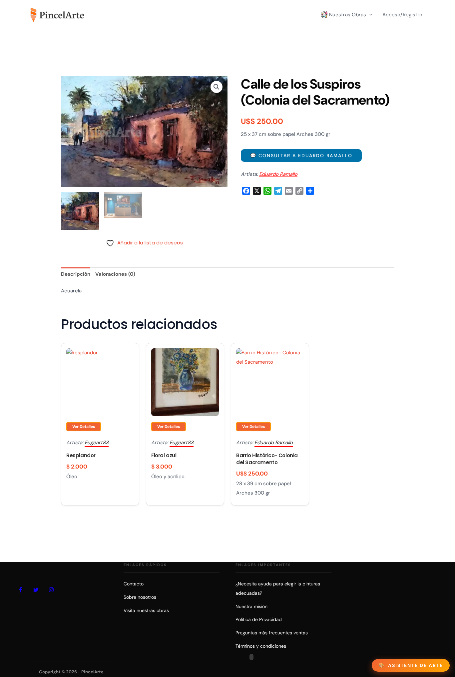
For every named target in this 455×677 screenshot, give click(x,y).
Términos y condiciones (260, 646)
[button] (369, 15)
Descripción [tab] (75, 274)
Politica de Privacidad (258, 619)
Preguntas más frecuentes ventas (271, 633)
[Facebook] (20, 589)
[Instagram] (51, 589)
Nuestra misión (251, 606)
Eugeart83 (97, 442)
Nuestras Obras (347, 14)
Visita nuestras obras (146, 610)
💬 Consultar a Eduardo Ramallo (301, 156)
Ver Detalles (83, 426)
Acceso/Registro (402, 14)
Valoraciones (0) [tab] (115, 274)
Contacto (134, 584)
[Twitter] (36, 589)
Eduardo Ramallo (278, 174)
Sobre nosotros (140, 597)
